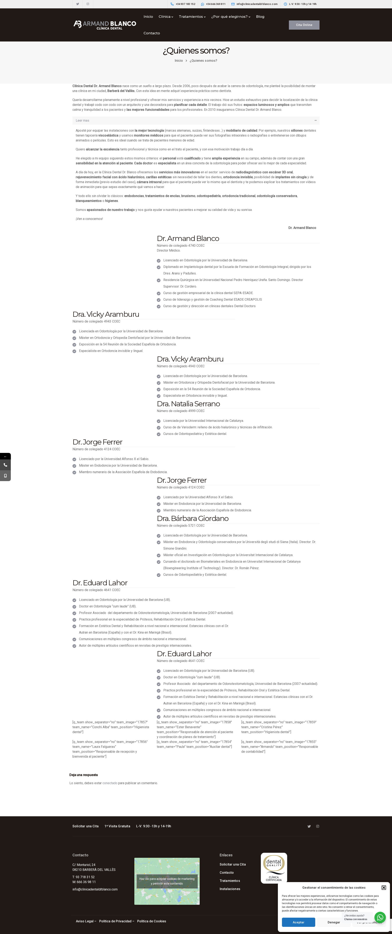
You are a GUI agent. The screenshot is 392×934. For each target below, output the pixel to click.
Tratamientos (191, 17)
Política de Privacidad (115, 921)
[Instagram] (88, 4)
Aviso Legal (85, 921)
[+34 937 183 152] (5, 464)
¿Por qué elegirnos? (229, 17)
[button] (384, 888)
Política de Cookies (152, 921)
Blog (260, 17)
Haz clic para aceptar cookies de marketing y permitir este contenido (167, 881)
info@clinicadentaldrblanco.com (95, 889)
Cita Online (304, 25)
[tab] (196, 120)
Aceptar (298, 922)
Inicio (148, 17)
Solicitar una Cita (85, 826)
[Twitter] (77, 4)
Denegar (334, 922)
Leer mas (82, 120)
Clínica (164, 17)
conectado (109, 783)
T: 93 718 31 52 (83, 877)
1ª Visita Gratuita (117, 826)
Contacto (152, 33)
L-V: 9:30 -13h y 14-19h (153, 826)
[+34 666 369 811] (5, 475)
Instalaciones (230, 889)
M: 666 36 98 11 (84, 882)
